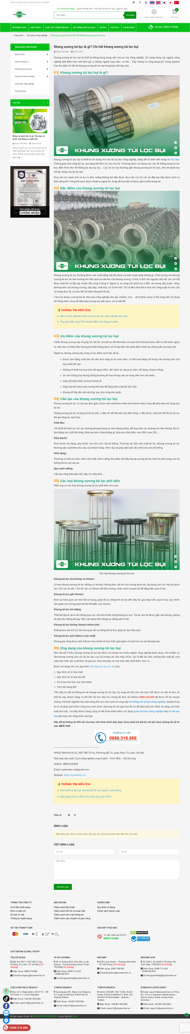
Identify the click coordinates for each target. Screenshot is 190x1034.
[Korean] (164, 2)
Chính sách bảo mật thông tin (69, 914)
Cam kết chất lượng (20, 907)
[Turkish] (176, 2)
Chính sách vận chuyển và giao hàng (72, 918)
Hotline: (166, 27)
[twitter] (134, 2)
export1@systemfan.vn (31, 1003)
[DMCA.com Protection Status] (155, 932)
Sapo (75, 1016)
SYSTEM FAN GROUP (44, 1016)
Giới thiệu (35, 27)
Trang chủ (20, 27)
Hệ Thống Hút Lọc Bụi (84, 27)
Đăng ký (159, 17)
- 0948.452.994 (61, 974)
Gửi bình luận (63, 887)
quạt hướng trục (85, 8)
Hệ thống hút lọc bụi (105, 8)
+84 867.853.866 (32, 998)
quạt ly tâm (122, 8)
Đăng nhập (149, 17)
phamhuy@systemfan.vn (118, 972)
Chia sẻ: (58, 815)
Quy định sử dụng (106, 907)
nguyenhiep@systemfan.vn (76, 978)
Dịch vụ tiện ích (18, 911)
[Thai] (152, 2)
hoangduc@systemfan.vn (32, 975)
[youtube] (146, 2)
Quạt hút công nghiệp (57, 27)
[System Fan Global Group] (29, 14)
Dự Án (103, 27)
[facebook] (140, 2)
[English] (158, 2)
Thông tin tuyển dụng (21, 918)
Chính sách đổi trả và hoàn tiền (69, 911)
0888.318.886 (110, 938)
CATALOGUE (128, 27)
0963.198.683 (117, 968)
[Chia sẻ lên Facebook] (69, 815)
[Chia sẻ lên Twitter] (74, 815)
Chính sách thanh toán (108, 911)
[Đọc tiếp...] (17, 157)
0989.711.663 (74, 971)
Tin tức (114, 27)
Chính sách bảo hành (64, 907)
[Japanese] (170, 2)
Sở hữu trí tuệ (17, 914)
